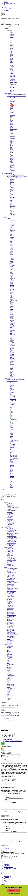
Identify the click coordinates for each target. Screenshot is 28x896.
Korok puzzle (10, 514)
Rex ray (9, 571)
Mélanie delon (10, 626)
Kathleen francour (11, 615)
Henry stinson (10, 579)
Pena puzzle (10, 516)
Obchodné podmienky (9, 3)
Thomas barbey (10, 585)
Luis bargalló (10, 593)
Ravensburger (10, 684)
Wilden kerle (10, 622)
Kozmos (9, 668)
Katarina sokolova (11, 633)
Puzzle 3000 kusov (11, 543)
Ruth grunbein (10, 575)
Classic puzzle (7, 93)
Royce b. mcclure (11, 632)
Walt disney (10, 602)
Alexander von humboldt (10, 868)
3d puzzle (9, 506)
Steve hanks (10, 595)
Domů (2, 715)
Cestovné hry (10, 565)
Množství (3, 755)
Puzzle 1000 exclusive (12, 538)
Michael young (10, 584)
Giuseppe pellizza (11, 569)
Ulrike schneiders (11, 616)
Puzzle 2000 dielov (11, 541)
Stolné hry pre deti (11, 560)
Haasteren (9, 620)
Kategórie (6, 28)
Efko (8, 663)
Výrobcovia (7, 378)
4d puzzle (9, 512)
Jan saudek (9, 643)
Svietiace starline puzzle (13, 507)
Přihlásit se (6, 10)
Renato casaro (10, 619)
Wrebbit (9, 698)
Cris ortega (9, 625)
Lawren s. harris (11, 637)
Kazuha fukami (10, 636)
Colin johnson (10, 577)
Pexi (8, 682)
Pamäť (8, 554)
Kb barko (9, 667)
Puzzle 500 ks (10, 531)
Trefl (8, 696)
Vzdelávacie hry (11, 562)
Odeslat (3, 816)
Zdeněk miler (10, 606)
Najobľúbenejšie (11, 675)
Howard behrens (11, 630)
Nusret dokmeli (10, 598)
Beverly (9, 651)
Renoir (8, 639)
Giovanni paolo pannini (12, 588)
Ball (8, 650)
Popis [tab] (5, 759)
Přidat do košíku (5, 756)
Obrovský (9, 678)
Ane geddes (10, 609)
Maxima (9, 674)
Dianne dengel (10, 586)
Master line (9, 672)
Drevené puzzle (11, 513)
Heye (8, 665)
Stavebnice (9, 524)
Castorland (9, 656)
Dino (8, 660)
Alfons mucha (10, 612)
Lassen (8, 603)
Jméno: (7, 796)
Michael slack (10, 574)
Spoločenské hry (8, 173)
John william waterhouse (13, 634)
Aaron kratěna (10, 581)
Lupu (8, 671)
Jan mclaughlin (10, 592)
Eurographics (10, 664)
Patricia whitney (11, 596)
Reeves (8, 687)
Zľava (8, 526)
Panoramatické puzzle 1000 (13, 537)
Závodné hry (10, 564)
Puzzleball (9, 520)
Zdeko (8, 699)
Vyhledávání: (4, 702)
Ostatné (9, 680)
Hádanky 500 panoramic (13, 533)
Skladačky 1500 (11, 540)
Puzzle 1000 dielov (11, 536)
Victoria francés (11, 613)
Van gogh (9, 601)
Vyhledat (3, 14)
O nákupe (6, 4)
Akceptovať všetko (13, 890)
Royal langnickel (11, 688)
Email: (7, 797)
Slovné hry (9, 557)
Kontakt (6, 2)
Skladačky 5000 (11, 544)
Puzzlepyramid (10, 521)
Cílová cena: (7, 801)
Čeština (5, 7)
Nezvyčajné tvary (11, 529)
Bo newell (9, 599)
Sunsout (9, 695)
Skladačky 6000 (11, 545)
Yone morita (10, 640)
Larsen (8, 670)
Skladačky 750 (10, 534)
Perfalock (9, 517)
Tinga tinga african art (12, 582)
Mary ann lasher (11, 578)
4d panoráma (10, 646)
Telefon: (7, 799)
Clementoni (10, 657)
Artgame (9, 647)
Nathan (8, 677)
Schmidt (9, 689)
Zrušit (7, 816)
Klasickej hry (10, 551)
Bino (8, 653)
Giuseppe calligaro (11, 572)
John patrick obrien (11, 591)
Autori (5, 217)
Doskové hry (10, 548)
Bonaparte (9, 654)
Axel (8, 648)
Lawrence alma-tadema (12, 568)
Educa (8, 661)
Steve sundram (10, 608)
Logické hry (10, 553)
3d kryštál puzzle (11, 510)
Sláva (8, 691)
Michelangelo (10, 605)
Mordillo (9, 627)
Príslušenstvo (10, 519)
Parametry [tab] (6, 761)
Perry (8, 681)
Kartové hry (10, 550)
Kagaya (6, 869)
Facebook (6, 848)
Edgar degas (10, 641)
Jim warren (9, 610)
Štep (8, 694)
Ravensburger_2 (11, 685)
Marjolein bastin (11, 623)
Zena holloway (10, 629)
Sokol (8, 692)
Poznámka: (14, 802)
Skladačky (9, 503)
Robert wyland (10, 617)
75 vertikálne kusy (11, 530)
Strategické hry (10, 561)
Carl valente (10, 589)
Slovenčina (9, 8)
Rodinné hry (10, 555)
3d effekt (9, 509)
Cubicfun (9, 658)
